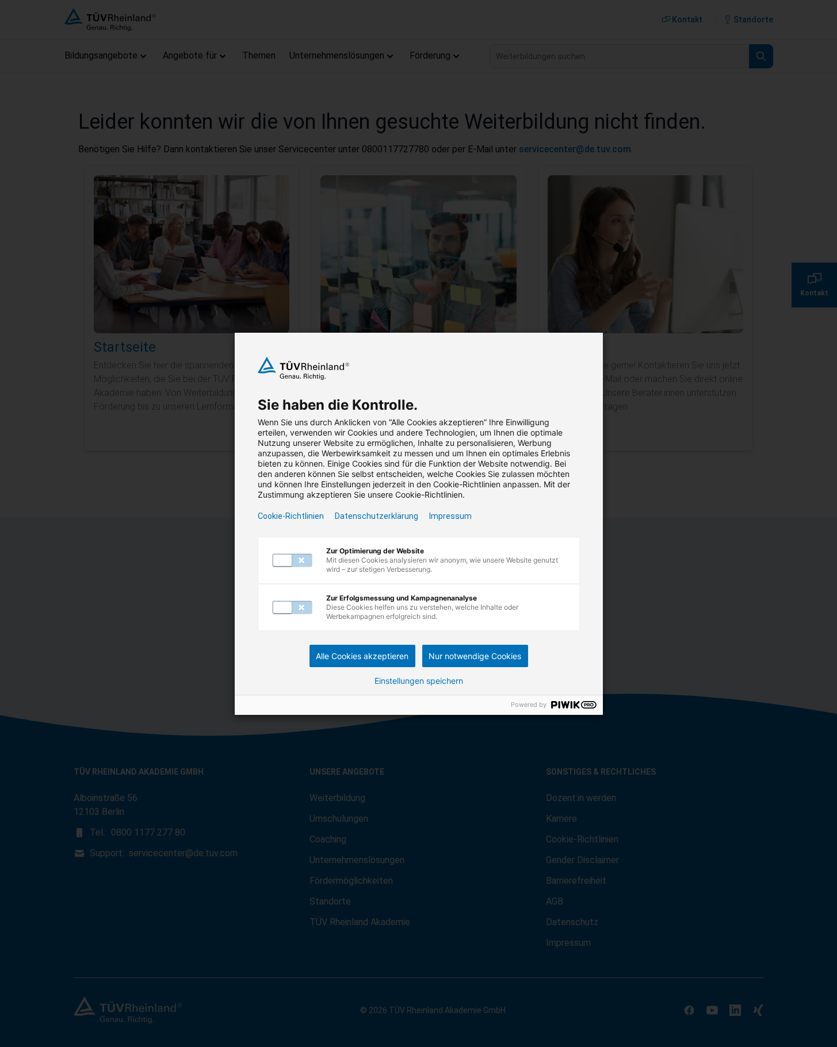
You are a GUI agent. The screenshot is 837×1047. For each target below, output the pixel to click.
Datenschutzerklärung (376, 516)
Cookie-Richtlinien (291, 516)
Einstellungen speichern (418, 681)
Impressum (450, 516)
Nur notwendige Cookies (475, 656)
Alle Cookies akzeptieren (362, 656)
